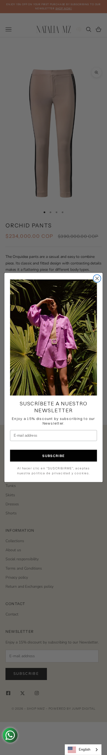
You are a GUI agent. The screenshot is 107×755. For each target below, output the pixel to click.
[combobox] (83, 749)
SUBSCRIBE (53, 455)
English (84, 749)
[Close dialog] (97, 278)
